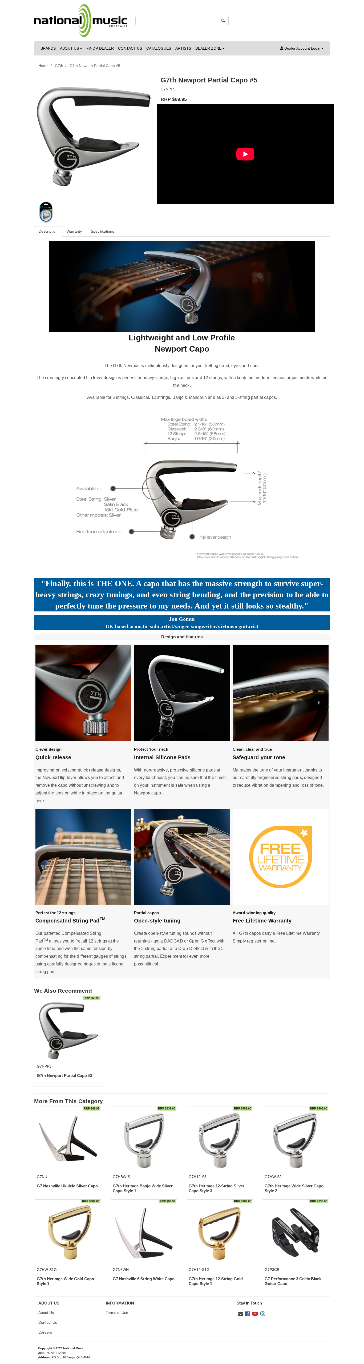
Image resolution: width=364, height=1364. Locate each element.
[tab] (48, 231)
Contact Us (47, 1322)
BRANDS (48, 48)
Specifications (102, 231)
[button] (302, 48)
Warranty (74, 231)
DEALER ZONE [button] (208, 48)
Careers (45, 1332)
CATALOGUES (158, 48)
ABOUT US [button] (69, 48)
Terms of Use (117, 1312)
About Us (46, 1312)
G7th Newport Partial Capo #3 (64, 1075)
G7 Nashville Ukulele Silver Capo (67, 1186)
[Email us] (240, 1314)
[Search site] (223, 20)
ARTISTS (183, 48)
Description (48, 231)
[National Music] (80, 20)
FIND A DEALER (100, 48)
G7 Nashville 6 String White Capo (144, 1279)
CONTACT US (130, 48)
